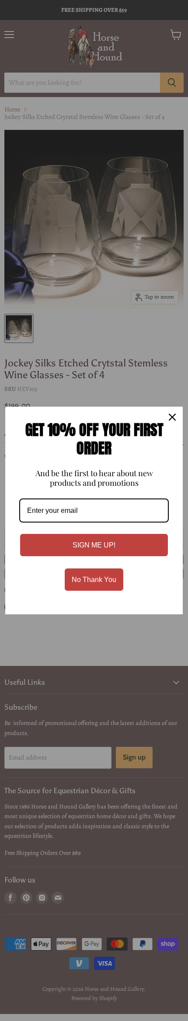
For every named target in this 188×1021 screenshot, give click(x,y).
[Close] (172, 417)
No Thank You (94, 579)
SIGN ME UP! (94, 545)
